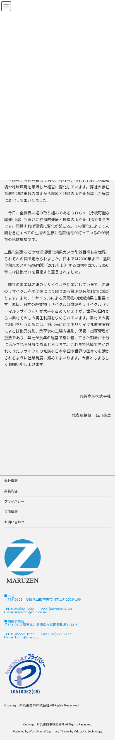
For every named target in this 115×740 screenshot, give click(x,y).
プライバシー (14, 501)
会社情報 (11, 481)
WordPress (36, 731)
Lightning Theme (58, 731)
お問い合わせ (14, 522)
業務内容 (11, 491)
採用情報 (11, 512)
